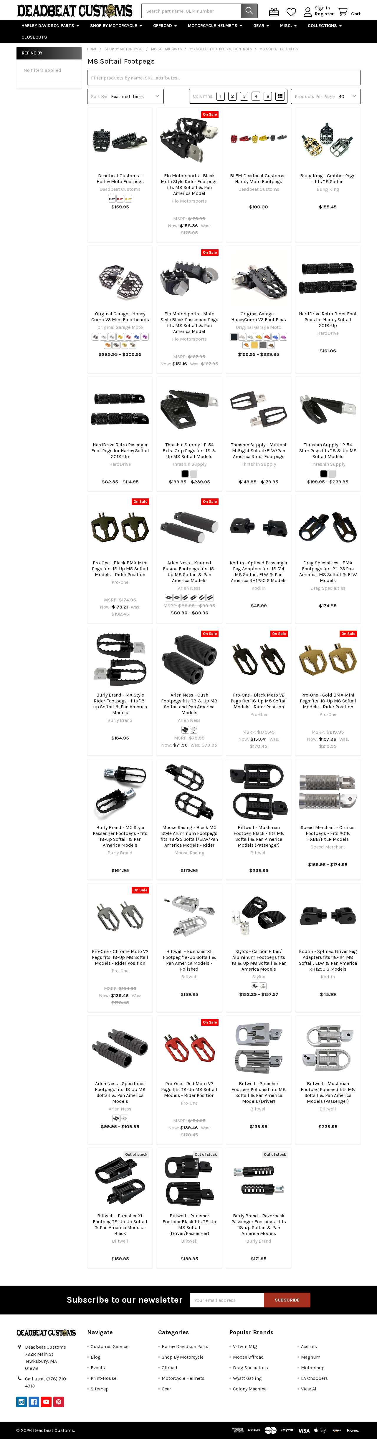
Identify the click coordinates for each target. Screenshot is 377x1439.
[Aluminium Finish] (104, 337)
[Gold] (128, 199)
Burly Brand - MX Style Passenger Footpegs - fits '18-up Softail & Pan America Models (120, 836)
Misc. (286, 25)
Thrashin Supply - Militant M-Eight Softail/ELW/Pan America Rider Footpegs (259, 450)
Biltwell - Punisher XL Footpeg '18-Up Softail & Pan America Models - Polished (189, 960)
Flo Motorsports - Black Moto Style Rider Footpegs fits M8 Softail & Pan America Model (189, 184)
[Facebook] (34, 1402)
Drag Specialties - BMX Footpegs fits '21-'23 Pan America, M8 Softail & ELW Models (328, 571)
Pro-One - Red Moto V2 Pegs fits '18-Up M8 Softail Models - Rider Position (189, 1089)
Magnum (310, 1357)
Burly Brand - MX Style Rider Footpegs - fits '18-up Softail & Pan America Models (120, 703)
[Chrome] (112, 337)
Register (324, 13)
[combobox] (199, 11)
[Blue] (136, 337)
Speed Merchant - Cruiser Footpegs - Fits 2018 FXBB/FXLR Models (328, 833)
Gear (258, 25)
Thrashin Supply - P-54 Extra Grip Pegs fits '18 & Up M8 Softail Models (189, 450)
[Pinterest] (58, 1402)
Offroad (162, 25)
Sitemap (100, 1389)
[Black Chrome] (116, 345)
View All (309, 1389)
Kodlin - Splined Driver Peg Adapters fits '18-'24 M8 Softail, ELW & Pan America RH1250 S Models (328, 960)
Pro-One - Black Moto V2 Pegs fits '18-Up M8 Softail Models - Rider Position (259, 700)
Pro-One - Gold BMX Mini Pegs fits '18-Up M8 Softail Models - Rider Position (328, 700)
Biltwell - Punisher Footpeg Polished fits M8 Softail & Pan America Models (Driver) (259, 1092)
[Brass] (185, 597)
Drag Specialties (250, 1367)
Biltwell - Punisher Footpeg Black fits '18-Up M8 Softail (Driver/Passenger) (189, 1224)
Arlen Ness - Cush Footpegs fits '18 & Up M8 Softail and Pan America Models (189, 703)
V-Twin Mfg (245, 1346)
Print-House (103, 1378)
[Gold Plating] (124, 345)
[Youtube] (46, 1402)
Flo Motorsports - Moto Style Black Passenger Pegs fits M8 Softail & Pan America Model (189, 322)
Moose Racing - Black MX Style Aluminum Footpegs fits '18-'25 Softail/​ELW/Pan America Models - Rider (189, 836)
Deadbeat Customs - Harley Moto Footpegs (120, 178)
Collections (322, 25)
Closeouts (34, 37)
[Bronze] (132, 345)
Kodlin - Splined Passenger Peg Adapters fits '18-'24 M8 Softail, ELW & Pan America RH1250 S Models (258, 571)
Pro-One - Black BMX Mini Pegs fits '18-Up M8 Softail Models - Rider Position (120, 568)
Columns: (203, 96)
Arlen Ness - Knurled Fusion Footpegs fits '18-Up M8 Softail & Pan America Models (189, 571)
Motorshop (313, 1367)
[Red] (120, 199)
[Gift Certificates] (275, 12)
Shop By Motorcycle (113, 25)
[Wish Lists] (293, 12)
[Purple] (145, 337)
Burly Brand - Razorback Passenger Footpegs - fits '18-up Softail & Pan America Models (259, 1224)
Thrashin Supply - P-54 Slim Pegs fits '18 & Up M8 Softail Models (328, 450)
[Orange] (108, 345)
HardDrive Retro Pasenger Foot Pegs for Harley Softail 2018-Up (120, 450)
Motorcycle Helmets (212, 25)
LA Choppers (314, 1378)
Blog (96, 1357)
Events (98, 1367)
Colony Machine (250, 1389)
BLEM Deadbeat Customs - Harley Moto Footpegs (258, 178)
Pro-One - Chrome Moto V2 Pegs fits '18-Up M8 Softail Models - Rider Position (120, 957)
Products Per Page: (315, 96)
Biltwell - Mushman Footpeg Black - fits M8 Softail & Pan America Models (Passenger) (259, 836)
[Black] (112, 199)
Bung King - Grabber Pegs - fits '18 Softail (327, 178)
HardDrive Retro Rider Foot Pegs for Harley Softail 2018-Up (328, 319)
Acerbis (309, 1346)
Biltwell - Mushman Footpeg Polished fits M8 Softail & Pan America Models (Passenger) (328, 1092)
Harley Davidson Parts (48, 25)
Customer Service (109, 1346)
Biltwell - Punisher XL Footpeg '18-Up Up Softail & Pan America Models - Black (120, 1224)
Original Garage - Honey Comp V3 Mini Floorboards (120, 316)
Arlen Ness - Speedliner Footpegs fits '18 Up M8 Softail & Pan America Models (120, 1092)
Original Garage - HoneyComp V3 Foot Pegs (258, 316)
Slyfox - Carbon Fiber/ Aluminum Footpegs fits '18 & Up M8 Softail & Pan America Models (259, 960)
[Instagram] (21, 1402)
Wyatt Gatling (247, 1378)
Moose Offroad (248, 1357)
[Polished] (263, 986)
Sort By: (99, 96)
